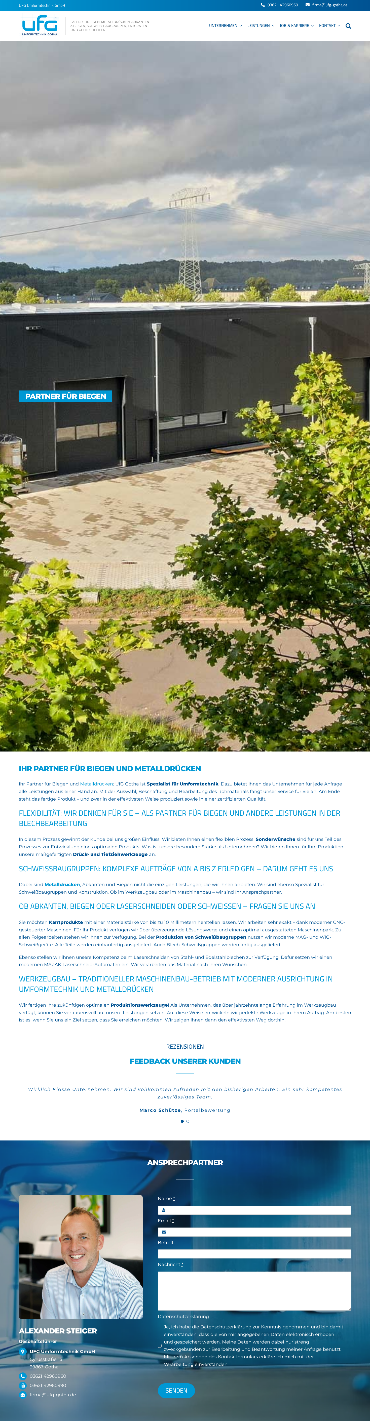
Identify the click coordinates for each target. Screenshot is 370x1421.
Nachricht (170, 1264)
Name (166, 1198)
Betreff (165, 1242)
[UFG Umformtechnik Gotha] (84, 26)
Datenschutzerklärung (183, 1316)
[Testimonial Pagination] (182, 1121)
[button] (348, 26)
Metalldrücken (96, 784)
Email (166, 1220)
